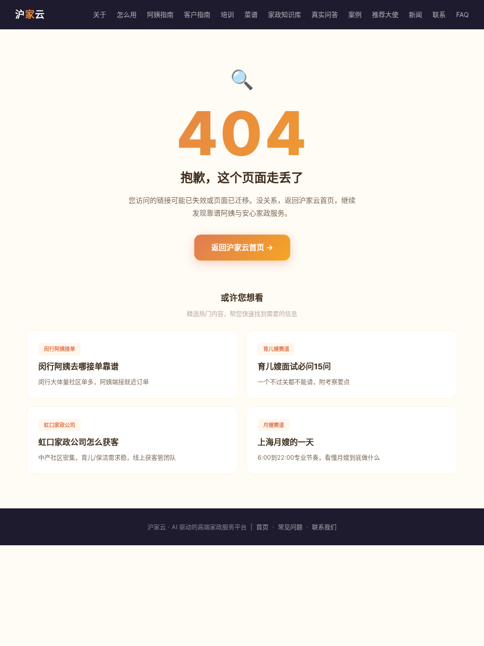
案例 (355, 14)
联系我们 (324, 527)
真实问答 (324, 14)
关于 (99, 14)
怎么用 (127, 14)
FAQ (462, 14)
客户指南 (197, 14)
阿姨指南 (160, 14)
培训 (227, 14)
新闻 (415, 14)
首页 (262, 527)
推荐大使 (385, 14)
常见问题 (290, 527)
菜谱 (251, 14)
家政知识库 (284, 14)
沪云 (30, 14)
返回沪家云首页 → (242, 247)
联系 (439, 14)
